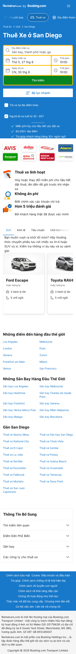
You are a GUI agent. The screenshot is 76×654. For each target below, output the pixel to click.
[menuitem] (14, 17)
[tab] (8, 230)
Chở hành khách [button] (60, 230)
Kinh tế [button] (21, 230)
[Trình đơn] (68, 5)
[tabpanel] (38, 277)
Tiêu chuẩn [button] (37, 230)
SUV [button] (8, 230)
